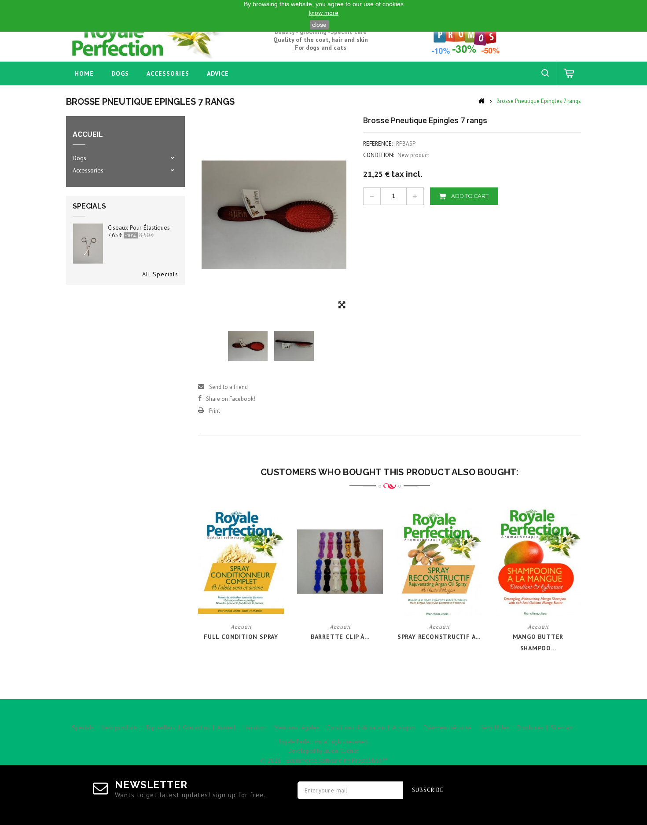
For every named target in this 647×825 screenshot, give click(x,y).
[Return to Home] (481, 100)
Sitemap (561, 727)
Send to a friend (228, 387)
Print (214, 410)
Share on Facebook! (230, 399)
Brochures (530, 727)
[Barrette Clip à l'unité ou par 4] (340, 561)
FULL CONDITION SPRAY (241, 637)
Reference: (378, 143)
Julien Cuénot (341, 751)
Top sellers (160, 727)
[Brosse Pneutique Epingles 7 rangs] (248, 346)
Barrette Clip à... (340, 637)
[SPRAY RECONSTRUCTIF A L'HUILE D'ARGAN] (439, 561)
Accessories (168, 73)
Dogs (120, 73)
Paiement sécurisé (447, 727)
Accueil (226, 727)
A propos (404, 727)
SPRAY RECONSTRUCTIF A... (439, 637)
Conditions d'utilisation (356, 727)
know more (323, 13)
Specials (89, 206)
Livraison (254, 727)
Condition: (378, 155)
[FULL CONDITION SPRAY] (241, 561)
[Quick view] (247, 601)
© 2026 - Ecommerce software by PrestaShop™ (323, 760)
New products (119, 727)
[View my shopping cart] (569, 73)
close (319, 24)
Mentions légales (296, 727)
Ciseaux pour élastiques (139, 227)
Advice (218, 73)
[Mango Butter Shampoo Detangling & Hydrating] (538, 561)
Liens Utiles (494, 727)
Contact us (196, 727)
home (84, 73)
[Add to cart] (234, 601)
